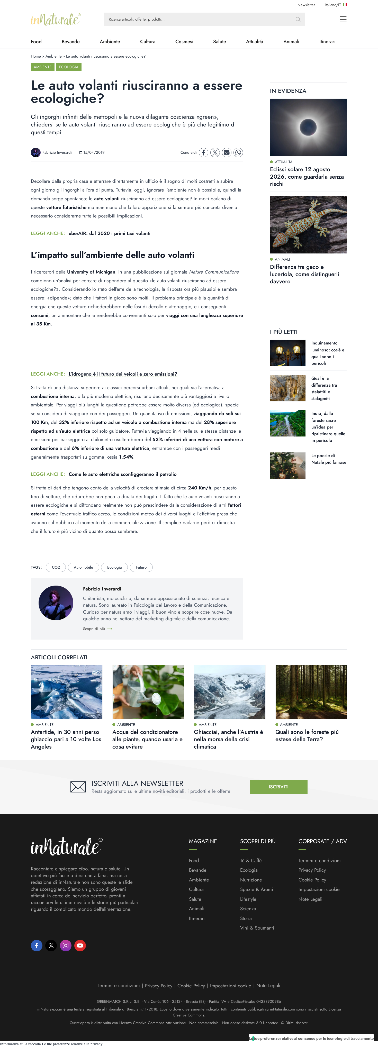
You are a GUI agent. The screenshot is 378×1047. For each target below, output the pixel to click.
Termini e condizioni (320, 860)
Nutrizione (251, 880)
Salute (219, 41)
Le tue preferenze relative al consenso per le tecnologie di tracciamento (311, 1038)
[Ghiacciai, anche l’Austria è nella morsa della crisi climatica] (230, 692)
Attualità (254, 41)
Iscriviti (279, 786)
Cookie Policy (312, 879)
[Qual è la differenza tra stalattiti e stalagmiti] (288, 388)
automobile (83, 567)
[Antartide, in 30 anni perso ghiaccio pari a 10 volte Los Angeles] (67, 692)
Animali (291, 41)
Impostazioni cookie (319, 889)
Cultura (147, 41)
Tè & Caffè (251, 860)
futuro (141, 567)
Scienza (248, 908)
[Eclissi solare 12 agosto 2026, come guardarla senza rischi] (308, 127)
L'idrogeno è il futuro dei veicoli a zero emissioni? (123, 373)
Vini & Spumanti (257, 928)
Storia (246, 918)
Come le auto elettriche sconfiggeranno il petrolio (123, 474)
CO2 (56, 567)
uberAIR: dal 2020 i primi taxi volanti (109, 233)
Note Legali (310, 899)
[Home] (56, 19)
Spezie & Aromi (256, 889)
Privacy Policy (312, 870)
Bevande (71, 41)
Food (36, 41)
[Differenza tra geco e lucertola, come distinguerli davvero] (308, 225)
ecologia (114, 567)
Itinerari (327, 41)
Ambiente (110, 41)
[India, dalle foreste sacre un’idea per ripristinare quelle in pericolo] (288, 423)
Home (36, 56)
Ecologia (68, 67)
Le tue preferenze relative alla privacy (72, 1044)
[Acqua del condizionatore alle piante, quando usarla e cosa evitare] (148, 692)
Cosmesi (184, 41)
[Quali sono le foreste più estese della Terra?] (311, 692)
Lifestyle (248, 899)
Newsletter (306, 5)
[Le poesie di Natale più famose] (288, 465)
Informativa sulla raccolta (20, 1044)
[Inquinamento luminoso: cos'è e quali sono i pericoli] (288, 353)
